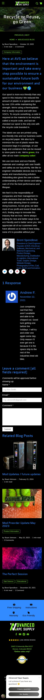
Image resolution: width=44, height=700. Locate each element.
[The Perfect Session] (22, 558)
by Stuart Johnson (9, 479)
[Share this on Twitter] (4, 271)
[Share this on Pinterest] (17, 271)
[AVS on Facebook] (16, 635)
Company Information (12, 52)
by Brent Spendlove (9, 44)
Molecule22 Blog (26, 40)
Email (5, 395)
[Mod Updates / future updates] (22, 454)
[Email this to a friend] (23, 271)
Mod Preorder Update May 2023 (18, 524)
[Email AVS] (28, 635)
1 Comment (19, 47)
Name (6, 384)
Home (12, 40)
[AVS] (22, 4)
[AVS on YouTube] (20, 635)
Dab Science (8, 581)
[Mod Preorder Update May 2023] (22, 503)
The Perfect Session (15, 574)
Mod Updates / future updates (21, 474)
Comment (7, 405)
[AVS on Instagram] (24, 635)
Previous (19, 35)
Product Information (11, 531)
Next (27, 35)
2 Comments (9, 540)
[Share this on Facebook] (11, 271)
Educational (21, 581)
